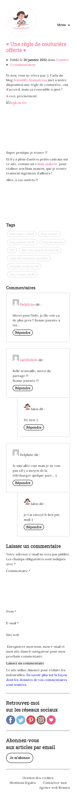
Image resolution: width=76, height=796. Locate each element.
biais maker (46, 164)
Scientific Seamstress (30, 80)
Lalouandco (21, 21)
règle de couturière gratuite (29, 258)
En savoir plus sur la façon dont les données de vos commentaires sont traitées (36, 680)
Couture (62, 60)
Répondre (22, 332)
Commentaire (18, 571)
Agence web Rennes (54, 787)
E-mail (12, 623)
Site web (12, 635)
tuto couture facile (22, 274)
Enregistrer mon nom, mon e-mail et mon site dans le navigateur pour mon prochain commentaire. (35, 651)
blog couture (49, 234)
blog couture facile (22, 242)
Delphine (27, 304)
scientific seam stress (24, 266)
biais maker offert (22, 234)
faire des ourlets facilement (40, 250)
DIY (12, 250)
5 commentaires (22, 65)
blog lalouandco (52, 242)
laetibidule (28, 360)
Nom (11, 611)
